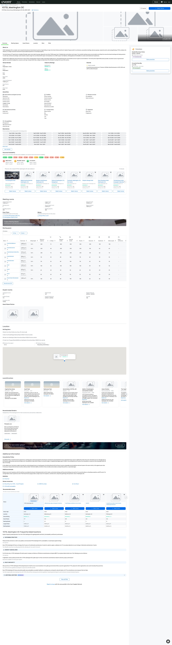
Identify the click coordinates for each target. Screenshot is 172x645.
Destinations (32, 2)
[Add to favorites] (18, 172)
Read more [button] (26, 397)
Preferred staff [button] (14, 433)
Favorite (144, 8)
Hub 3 (8, 273)
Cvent (2, 5)
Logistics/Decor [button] (7, 433)
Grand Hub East (10, 256)
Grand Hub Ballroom (11, 243)
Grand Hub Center (11, 247)
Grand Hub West (10, 260)
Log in (169, 2)
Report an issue (51, 584)
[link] (12, 419)
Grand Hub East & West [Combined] (13, 252)
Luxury (43, 2)
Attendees (5, 231)
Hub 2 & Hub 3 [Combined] (12, 278)
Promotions (24, 2)
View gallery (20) (166, 39)
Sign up (165, 2)
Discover (38, 2)
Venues (18, 2)
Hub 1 (8, 265)
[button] (51, 26)
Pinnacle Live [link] (8, 424)
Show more (5, 146)
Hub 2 (8, 269)
